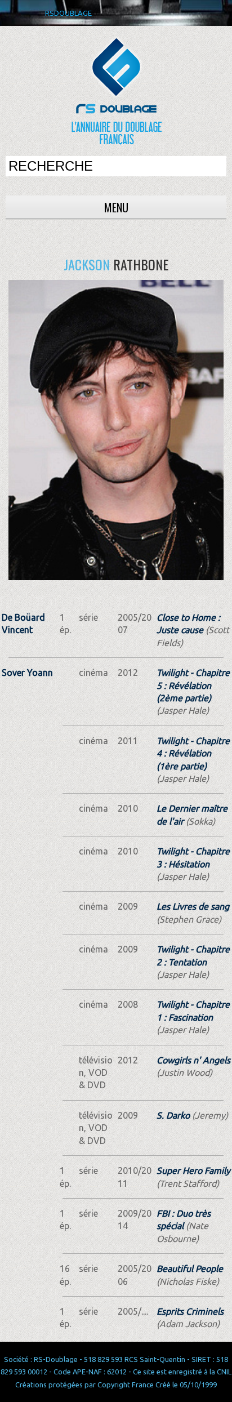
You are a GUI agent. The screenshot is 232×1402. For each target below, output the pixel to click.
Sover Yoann (27, 672)
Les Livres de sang (193, 906)
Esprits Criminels (190, 1311)
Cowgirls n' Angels (193, 1060)
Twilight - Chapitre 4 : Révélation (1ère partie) (193, 753)
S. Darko (173, 1115)
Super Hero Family (193, 1170)
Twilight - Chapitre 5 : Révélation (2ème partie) (193, 685)
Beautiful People (190, 1268)
